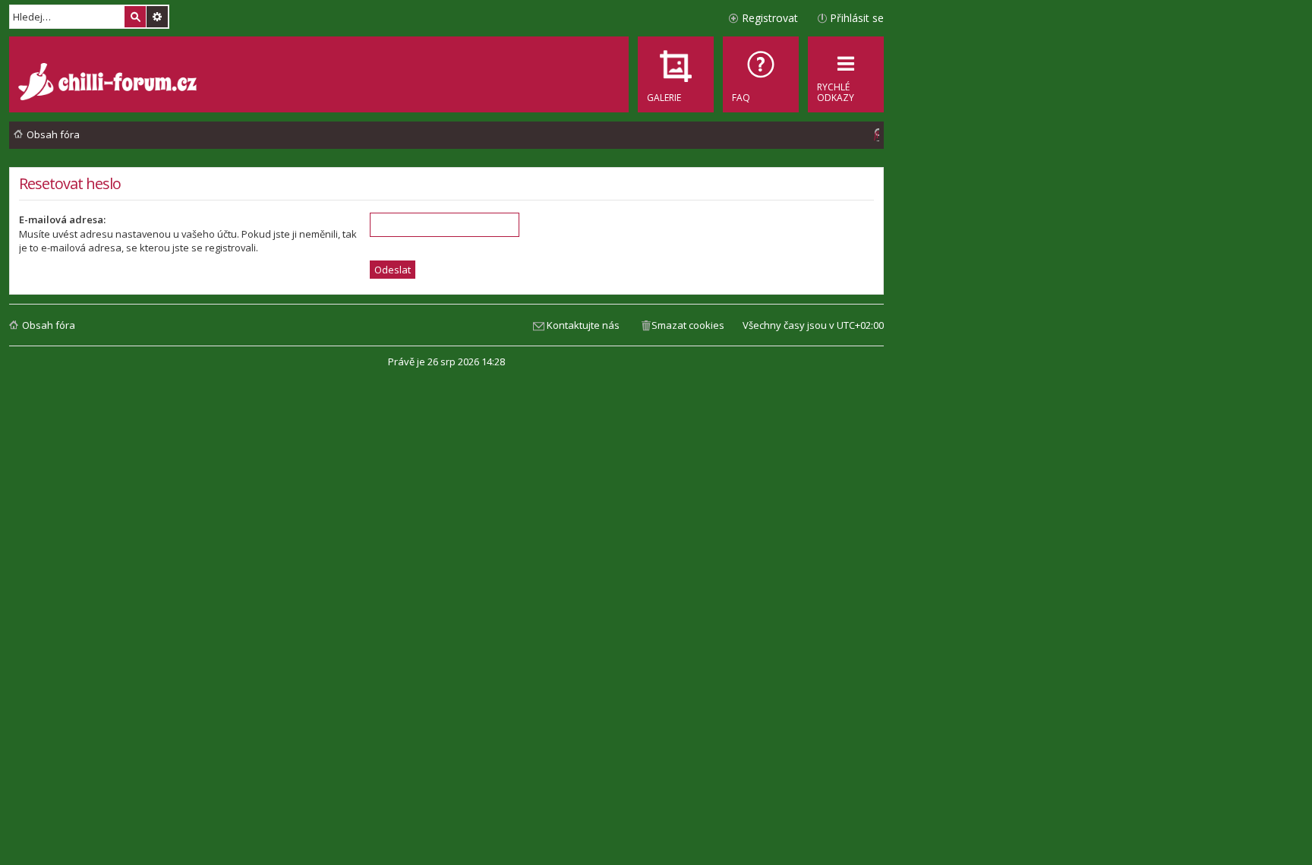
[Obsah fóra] (109, 83)
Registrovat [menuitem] (770, 18)
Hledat (135, 16)
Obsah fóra (48, 325)
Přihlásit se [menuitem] (857, 18)
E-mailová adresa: (62, 219)
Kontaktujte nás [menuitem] (583, 325)
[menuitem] (761, 74)
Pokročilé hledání (157, 16)
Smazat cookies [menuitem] (687, 325)
